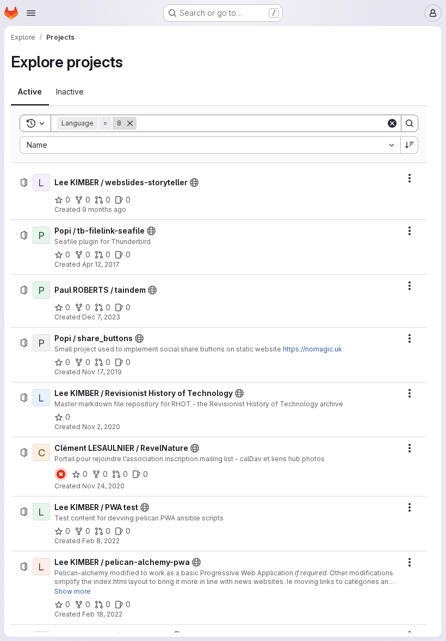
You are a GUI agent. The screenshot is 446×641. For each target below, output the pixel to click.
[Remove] (130, 123)
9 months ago (104, 209)
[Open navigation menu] (31, 13)
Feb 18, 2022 (102, 614)
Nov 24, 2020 (103, 486)
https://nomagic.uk (312, 349)
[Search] (409, 123)
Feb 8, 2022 (101, 541)
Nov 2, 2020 (101, 427)
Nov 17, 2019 (102, 372)
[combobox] (210, 145)
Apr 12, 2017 (101, 264)
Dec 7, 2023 (101, 317)
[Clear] (392, 123)
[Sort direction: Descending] (409, 145)
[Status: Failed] (60, 474)
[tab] (30, 91)
